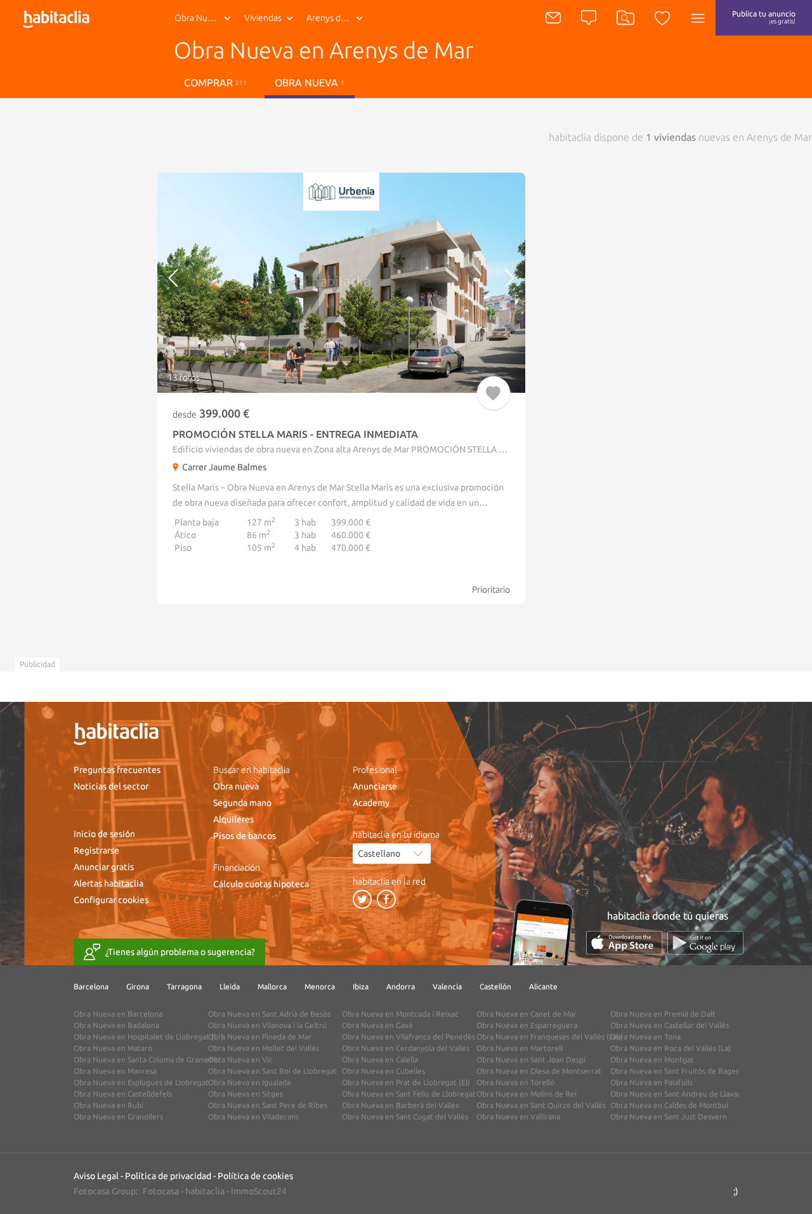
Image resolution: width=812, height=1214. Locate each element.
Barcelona (91, 986)
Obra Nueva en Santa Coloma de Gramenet (147, 1059)
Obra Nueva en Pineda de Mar (259, 1037)
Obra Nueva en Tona (645, 1037)
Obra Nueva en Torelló (515, 1082)
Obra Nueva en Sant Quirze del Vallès (541, 1105)
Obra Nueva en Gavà (377, 1025)
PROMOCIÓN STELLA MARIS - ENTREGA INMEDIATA (295, 434)
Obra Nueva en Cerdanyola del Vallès (405, 1048)
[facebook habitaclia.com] (386, 899)
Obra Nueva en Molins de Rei (526, 1094)
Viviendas (263, 18)
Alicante (543, 986)
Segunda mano (242, 803)
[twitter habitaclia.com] (362, 899)
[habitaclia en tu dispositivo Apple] (624, 942)
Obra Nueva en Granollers (118, 1116)
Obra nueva (236, 786)
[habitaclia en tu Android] (705, 942)
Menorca (319, 986)
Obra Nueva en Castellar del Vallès (669, 1025)
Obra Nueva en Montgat (652, 1059)
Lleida (229, 986)
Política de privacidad (168, 1176)
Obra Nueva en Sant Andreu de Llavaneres (683, 1094)
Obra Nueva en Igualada (249, 1082)
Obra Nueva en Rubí (108, 1105)
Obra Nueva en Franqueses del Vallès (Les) (549, 1037)
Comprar (215, 82)
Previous (201, 283)
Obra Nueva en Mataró (113, 1048)
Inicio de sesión (104, 834)
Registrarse (96, 850)
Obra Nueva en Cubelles (383, 1071)
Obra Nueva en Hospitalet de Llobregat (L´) (148, 1037)
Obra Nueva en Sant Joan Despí (531, 1059)
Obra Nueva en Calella (380, 1059)
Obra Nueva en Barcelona (118, 1014)
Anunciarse (375, 786)
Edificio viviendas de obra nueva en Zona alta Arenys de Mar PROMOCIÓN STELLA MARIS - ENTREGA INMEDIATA (395, 449)
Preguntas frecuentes (117, 770)
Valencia (447, 986)
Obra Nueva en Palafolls (651, 1082)
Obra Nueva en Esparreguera (526, 1025)
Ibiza (361, 986)
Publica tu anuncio (764, 17)
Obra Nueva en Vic (240, 1059)
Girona (137, 986)
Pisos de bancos (244, 836)
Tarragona (184, 986)
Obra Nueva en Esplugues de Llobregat (141, 1082)
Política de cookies (255, 1176)
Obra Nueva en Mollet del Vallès (263, 1048)
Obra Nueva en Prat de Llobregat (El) (406, 1082)
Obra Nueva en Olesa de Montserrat (538, 1071)
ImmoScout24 (259, 1191)
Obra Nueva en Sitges (245, 1094)
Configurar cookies (111, 900)
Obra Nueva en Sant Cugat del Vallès (405, 1116)
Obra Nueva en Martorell (519, 1048)
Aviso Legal (96, 1176)
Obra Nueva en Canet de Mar (526, 1014)
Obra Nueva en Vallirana (518, 1116)
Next (481, 283)
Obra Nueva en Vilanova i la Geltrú (267, 1025)
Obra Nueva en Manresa (115, 1071)
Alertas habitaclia (108, 883)
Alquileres (233, 819)
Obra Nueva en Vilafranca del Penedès (408, 1037)
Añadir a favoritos (493, 392)
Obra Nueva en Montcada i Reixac (400, 1014)
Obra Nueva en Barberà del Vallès (400, 1105)
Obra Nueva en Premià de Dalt (663, 1014)
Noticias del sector (111, 786)
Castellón (495, 986)
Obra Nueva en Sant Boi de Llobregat (272, 1071)
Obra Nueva (197, 18)
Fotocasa (161, 1191)
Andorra (400, 986)
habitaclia (205, 1191)
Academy (371, 803)
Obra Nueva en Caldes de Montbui (669, 1105)
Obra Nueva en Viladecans (253, 1116)
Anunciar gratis (104, 867)
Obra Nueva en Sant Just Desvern (668, 1116)
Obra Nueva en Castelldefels (123, 1094)
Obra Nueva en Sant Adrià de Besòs (269, 1014)
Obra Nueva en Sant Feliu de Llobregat (409, 1094)
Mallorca (272, 986)
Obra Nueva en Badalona (116, 1025)
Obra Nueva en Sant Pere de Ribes (267, 1105)
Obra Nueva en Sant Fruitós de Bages (674, 1071)
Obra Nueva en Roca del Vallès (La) (670, 1048)
